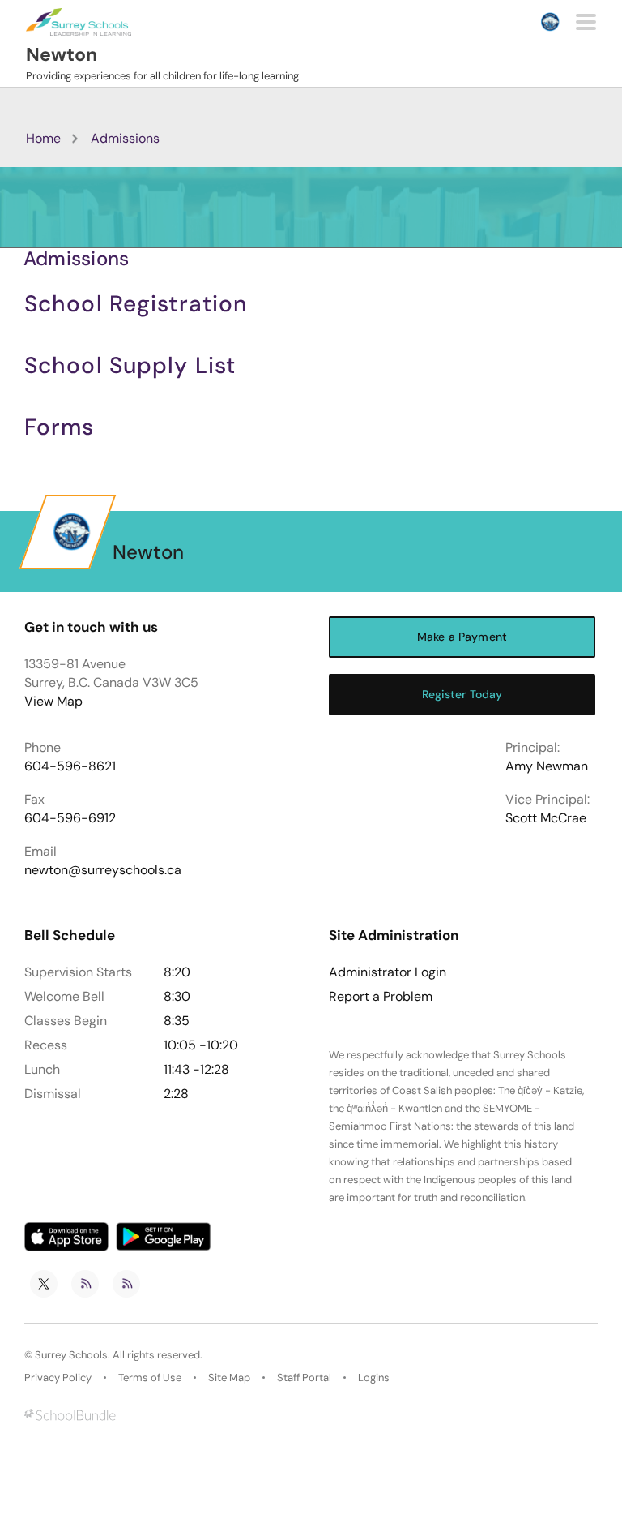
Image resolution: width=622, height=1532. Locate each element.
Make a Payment (462, 636)
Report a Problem (380, 997)
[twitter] (44, 1284)
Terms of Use (149, 1377)
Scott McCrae (545, 817)
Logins (374, 1377)
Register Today (462, 694)
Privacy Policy (58, 1377)
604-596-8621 (70, 766)
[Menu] (586, 22)
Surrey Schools (71, 1355)
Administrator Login (387, 972)
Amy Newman (546, 766)
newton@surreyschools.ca (102, 869)
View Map (53, 701)
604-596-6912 (70, 817)
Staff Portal (304, 1377)
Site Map (229, 1377)
